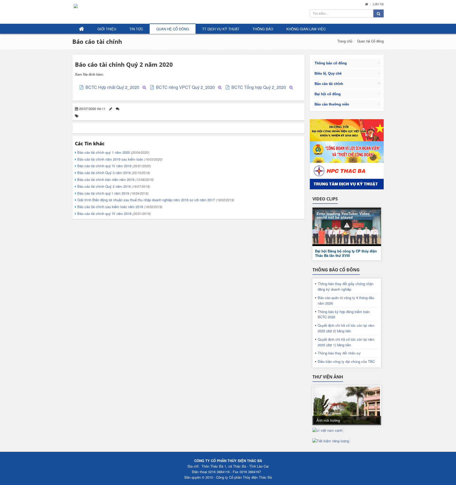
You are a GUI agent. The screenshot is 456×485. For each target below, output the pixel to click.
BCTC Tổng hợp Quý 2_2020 (258, 87)
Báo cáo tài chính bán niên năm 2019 (115, 179)
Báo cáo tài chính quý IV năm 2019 (113, 165)
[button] (347, 225)
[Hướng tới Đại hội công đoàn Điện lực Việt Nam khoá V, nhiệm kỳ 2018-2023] (347, 130)
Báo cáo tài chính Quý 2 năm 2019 (113, 186)
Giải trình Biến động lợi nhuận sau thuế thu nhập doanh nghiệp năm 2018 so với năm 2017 (155, 199)
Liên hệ (378, 4)
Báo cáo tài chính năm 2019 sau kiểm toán (119, 159)
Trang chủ (344, 41)
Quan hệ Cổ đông (172, 28)
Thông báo (263, 28)
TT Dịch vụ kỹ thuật (220, 28)
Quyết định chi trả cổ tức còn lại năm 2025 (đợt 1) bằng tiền (346, 342)
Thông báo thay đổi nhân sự (339, 353)
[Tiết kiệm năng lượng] (330, 440)
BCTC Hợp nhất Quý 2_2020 (112, 87)
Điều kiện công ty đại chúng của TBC (346, 361)
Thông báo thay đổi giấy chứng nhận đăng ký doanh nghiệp (345, 286)
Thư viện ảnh (327, 377)
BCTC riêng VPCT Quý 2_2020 (185, 87)
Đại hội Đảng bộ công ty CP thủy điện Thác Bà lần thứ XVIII (346, 253)
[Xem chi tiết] (144, 87)
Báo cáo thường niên (332, 104)
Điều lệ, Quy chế (328, 73)
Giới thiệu (106, 28)
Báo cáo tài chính (97, 41)
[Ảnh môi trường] (347, 405)
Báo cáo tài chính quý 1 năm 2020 (112, 152)
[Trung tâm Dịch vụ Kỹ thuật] (347, 176)
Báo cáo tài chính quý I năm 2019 (112, 193)
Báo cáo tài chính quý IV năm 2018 (113, 213)
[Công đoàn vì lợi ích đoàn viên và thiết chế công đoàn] (347, 152)
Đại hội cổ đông (328, 94)
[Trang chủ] (366, 4)
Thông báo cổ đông (331, 63)
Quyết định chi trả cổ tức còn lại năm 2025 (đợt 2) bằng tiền (346, 328)
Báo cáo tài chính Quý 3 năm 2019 (113, 172)
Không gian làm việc (306, 28)
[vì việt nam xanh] (327, 430)
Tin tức (136, 28)
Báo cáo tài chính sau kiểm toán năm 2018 (119, 206)
